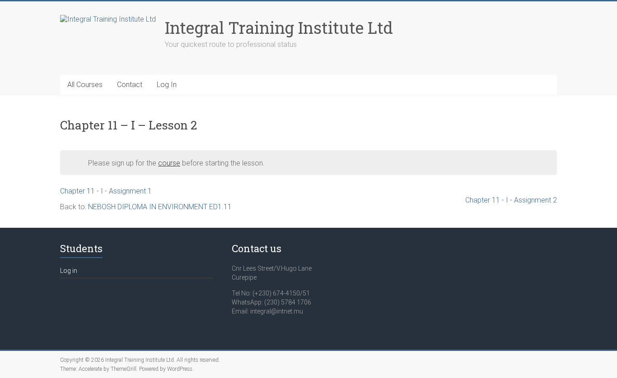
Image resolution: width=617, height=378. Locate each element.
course (169, 163)
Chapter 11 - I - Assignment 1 (106, 191)
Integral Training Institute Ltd (279, 27)
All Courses (85, 84)
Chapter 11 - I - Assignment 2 (511, 200)
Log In (167, 84)
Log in (68, 270)
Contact (129, 84)
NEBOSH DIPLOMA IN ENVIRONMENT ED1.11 (160, 207)
